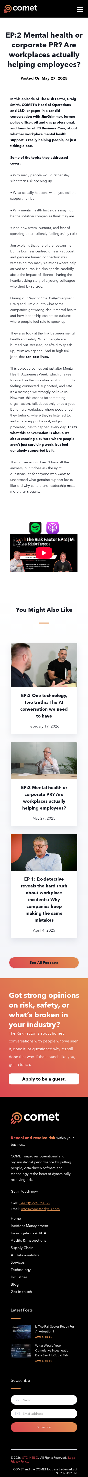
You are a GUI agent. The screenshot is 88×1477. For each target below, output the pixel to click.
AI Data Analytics (25, 1255)
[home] (20, 9)
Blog (15, 1284)
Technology (21, 1269)
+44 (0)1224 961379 (34, 1203)
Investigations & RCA (28, 1233)
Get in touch (21, 1291)
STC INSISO (30, 1457)
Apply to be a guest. (44, 1079)
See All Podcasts (44, 962)
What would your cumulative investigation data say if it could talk (52, 1350)
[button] (79, 9)
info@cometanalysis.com (40, 1209)
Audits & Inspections (28, 1240)
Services (18, 1262)
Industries (19, 1277)
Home (16, 1218)
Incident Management (29, 1225)
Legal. (72, 1457)
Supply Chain (22, 1247)
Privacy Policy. (20, 1461)
